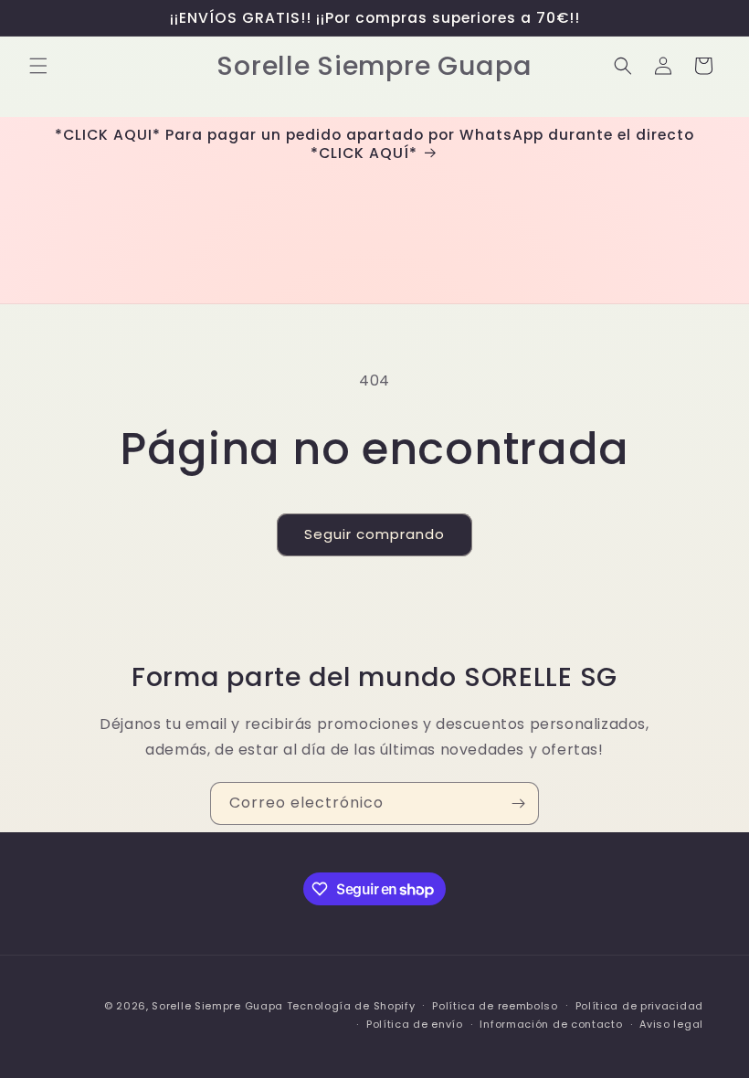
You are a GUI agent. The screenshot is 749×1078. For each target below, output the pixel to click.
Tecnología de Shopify (351, 1006)
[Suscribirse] (518, 803)
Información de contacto (551, 1024)
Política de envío (414, 1024)
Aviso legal (671, 1024)
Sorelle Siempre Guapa (217, 1006)
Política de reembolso (495, 1006)
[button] (38, 66)
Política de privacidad (639, 1006)
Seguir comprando (374, 534)
